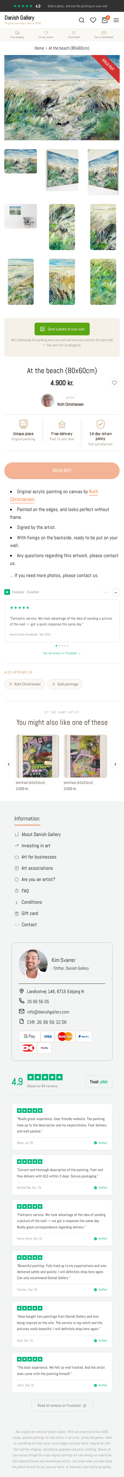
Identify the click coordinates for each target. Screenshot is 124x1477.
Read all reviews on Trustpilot (59, 1405)
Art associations (37, 868)
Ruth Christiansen (70, 404)
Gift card (30, 913)
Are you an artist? (38, 879)
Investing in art (36, 845)
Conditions (32, 902)
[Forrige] (8, 764)
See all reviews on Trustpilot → (62, 653)
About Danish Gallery (41, 834)
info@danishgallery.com (48, 1012)
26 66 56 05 (38, 1001)
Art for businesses (39, 857)
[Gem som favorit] (114, 383)
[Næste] (115, 764)
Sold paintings (67, 684)
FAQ (25, 891)
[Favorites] (93, 20)
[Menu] (116, 20)
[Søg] (81, 20)
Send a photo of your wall (66, 329)
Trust (99, 1081)
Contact (29, 924)
